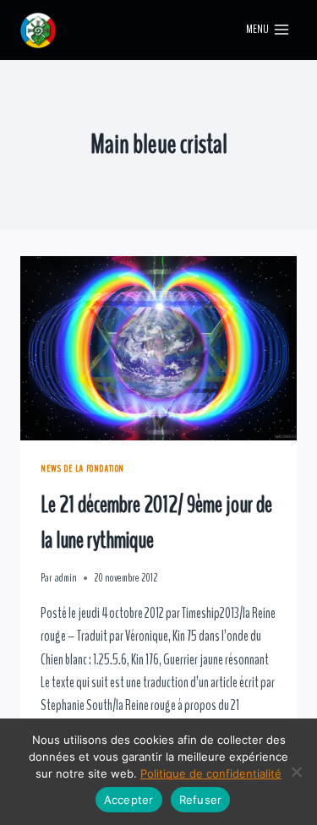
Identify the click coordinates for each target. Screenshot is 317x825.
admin (66, 578)
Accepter (129, 799)
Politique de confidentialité (210, 773)
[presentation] (158, 348)
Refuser (200, 799)
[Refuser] (295, 771)
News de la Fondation (82, 468)
